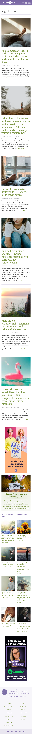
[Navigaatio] (29, 3)
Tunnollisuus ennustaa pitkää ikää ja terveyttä (24, 537)
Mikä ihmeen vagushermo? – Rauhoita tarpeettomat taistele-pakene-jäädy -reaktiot (15, 325)
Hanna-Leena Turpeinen (22, 631)
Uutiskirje (9, 713)
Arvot (23, 703)
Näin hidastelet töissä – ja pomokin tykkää (8, 624)
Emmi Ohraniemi (6, 65)
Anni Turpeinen (4, 544)
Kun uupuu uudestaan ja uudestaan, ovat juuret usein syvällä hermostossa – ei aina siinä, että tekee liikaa (15, 56)
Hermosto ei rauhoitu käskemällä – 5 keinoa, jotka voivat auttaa (14, 192)
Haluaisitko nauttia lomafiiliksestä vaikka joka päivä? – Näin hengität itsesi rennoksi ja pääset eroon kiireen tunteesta (15, 396)
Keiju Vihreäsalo (5, 568)
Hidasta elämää (10, 2)
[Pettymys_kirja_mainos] (16, 450)
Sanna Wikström (5, 626)
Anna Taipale (20, 604)
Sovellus (23, 716)
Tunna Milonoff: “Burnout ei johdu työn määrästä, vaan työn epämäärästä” (8, 594)
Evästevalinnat (8, 725)
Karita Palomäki (7, 407)
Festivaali (23, 706)
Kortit (23, 710)
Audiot (9, 703)
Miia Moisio (19, 573)
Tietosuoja (9, 722)
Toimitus (3, 599)
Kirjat (9, 710)
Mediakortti (23, 713)
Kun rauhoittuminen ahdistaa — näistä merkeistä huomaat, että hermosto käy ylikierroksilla (14, 257)
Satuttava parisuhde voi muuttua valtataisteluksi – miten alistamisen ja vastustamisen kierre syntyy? (23, 567)
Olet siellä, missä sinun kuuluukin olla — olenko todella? (7, 564)
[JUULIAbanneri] (16, 658)
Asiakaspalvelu (8, 706)
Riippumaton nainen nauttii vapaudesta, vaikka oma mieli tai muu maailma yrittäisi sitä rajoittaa (8, 539)
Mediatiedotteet (9, 716)
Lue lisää (4, 78)
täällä (23, 696)
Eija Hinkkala (20, 540)
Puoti (8, 719)
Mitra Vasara (5, 332)
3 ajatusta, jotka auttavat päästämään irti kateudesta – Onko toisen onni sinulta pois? (23, 626)
